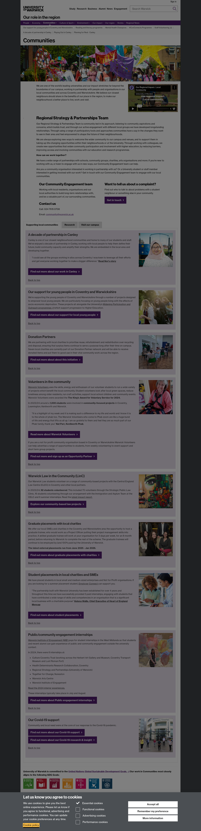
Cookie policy (31, 825)
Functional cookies (93, 809)
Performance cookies (95, 822)
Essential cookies (92, 803)
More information (153, 818)
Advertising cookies (94, 815)
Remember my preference (152, 811)
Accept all (153, 804)
